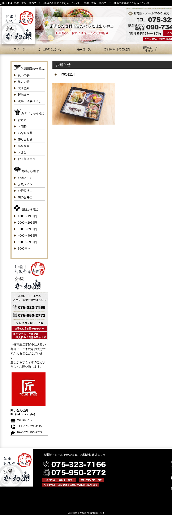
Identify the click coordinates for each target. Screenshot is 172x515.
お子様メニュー (28, 159)
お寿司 (22, 120)
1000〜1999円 (27, 216)
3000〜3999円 (27, 229)
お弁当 (22, 152)
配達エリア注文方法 (150, 49)
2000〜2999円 (27, 222)
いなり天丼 (25, 133)
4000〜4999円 (27, 235)
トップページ (17, 49)
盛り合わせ (25, 139)
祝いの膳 (24, 75)
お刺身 (22, 126)
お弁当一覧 (83, 49)
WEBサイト (25, 420)
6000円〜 (24, 248)
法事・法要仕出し (29, 101)
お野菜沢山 (25, 190)
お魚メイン (25, 184)
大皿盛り (24, 88)
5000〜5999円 (27, 242)
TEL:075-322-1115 (29, 426)
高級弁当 (24, 146)
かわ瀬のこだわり (50, 49)
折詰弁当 (24, 94)
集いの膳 (24, 81)
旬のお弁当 (25, 197)
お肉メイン (25, 177)
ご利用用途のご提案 (117, 49)
